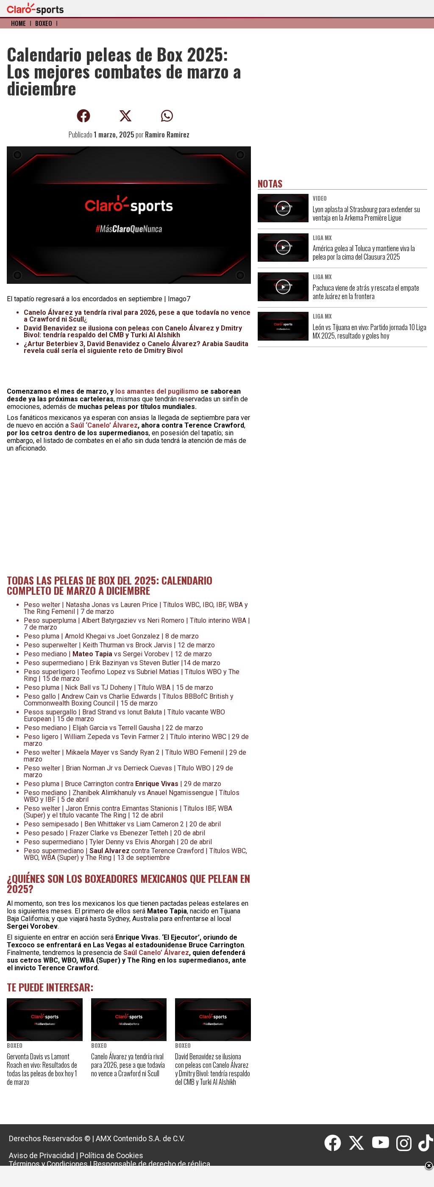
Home (18, 23)
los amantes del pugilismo (157, 391)
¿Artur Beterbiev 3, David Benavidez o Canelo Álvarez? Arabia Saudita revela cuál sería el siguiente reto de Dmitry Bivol (136, 347)
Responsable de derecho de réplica (151, 1164)
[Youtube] (384, 1143)
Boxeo (43, 23)
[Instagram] (407, 1143)
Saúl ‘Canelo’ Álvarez (104, 425)
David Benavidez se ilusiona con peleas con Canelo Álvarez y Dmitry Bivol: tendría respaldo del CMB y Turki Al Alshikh (133, 331)
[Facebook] (336, 1143)
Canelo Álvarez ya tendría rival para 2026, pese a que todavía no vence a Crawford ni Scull (137, 315)
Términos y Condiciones (48, 1164)
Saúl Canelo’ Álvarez (156, 953)
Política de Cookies (111, 1155)
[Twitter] (360, 1143)
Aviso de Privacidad (41, 1155)
